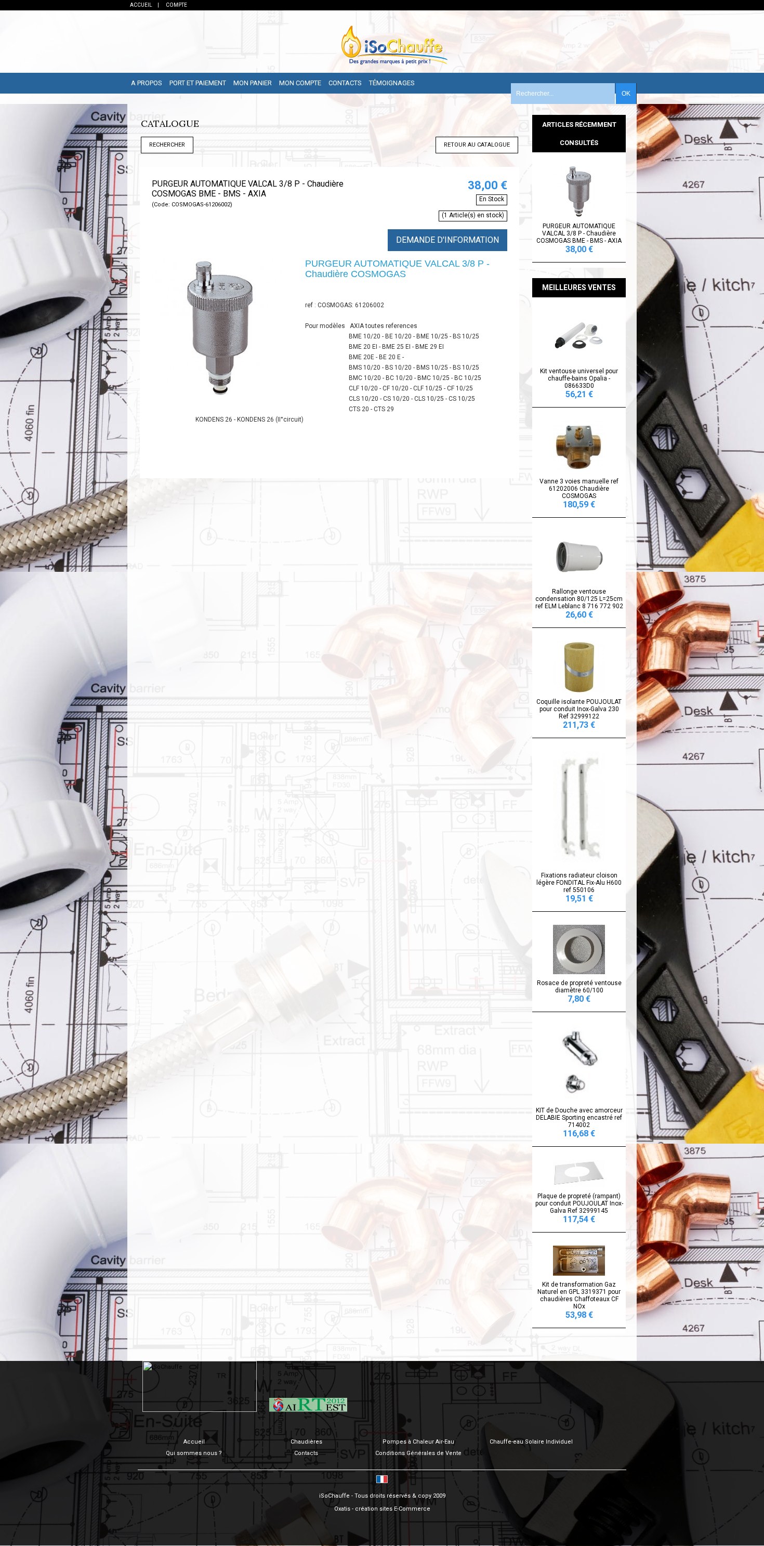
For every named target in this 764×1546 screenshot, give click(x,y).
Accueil (194, 1441)
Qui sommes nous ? (194, 1453)
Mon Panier (252, 83)
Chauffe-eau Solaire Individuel (531, 1441)
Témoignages (392, 83)
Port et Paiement (197, 83)
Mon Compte (300, 83)
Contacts (345, 83)
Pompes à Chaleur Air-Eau (418, 1441)
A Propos (146, 83)
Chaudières (306, 1441)
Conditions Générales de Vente (418, 1453)
